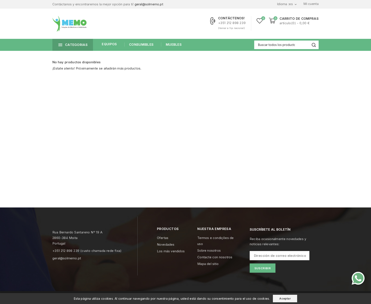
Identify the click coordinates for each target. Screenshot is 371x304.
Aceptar (285, 298)
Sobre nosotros (209, 250)
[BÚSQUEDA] (313, 45)
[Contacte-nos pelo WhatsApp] (358, 278)
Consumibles (141, 44)
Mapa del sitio (208, 264)
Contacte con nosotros (214, 257)
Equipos (109, 44)
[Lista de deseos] (260, 21)
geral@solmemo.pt (149, 4)
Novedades (166, 244)
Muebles (174, 44)
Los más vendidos (171, 251)
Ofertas (162, 238)
